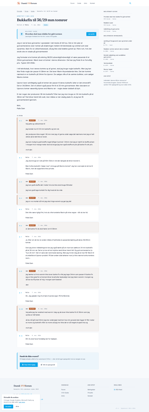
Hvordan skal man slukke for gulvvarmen (43, 34)
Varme (32, 11)
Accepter (8, 406)
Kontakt (92, 3)
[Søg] (130, 3)
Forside (19, 11)
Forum (72, 3)
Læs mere (22, 402)
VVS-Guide (65, 393)
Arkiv (85, 3)
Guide (79, 3)
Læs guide (91, 34)
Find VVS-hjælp (29, 365)
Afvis (17, 406)
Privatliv (90, 393)
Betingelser (91, 389)
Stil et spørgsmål (49, 365)
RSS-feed (119, 389)
